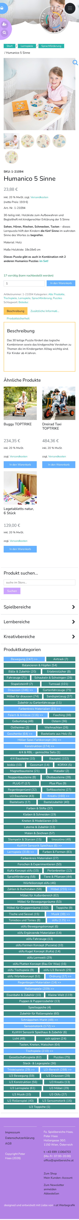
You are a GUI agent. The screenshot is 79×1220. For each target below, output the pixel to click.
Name (11, 636)
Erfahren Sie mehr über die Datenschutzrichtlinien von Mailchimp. (31, 695)
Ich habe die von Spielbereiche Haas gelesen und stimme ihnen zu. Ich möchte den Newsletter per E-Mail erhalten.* (38, 657)
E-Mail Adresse (19, 622)
